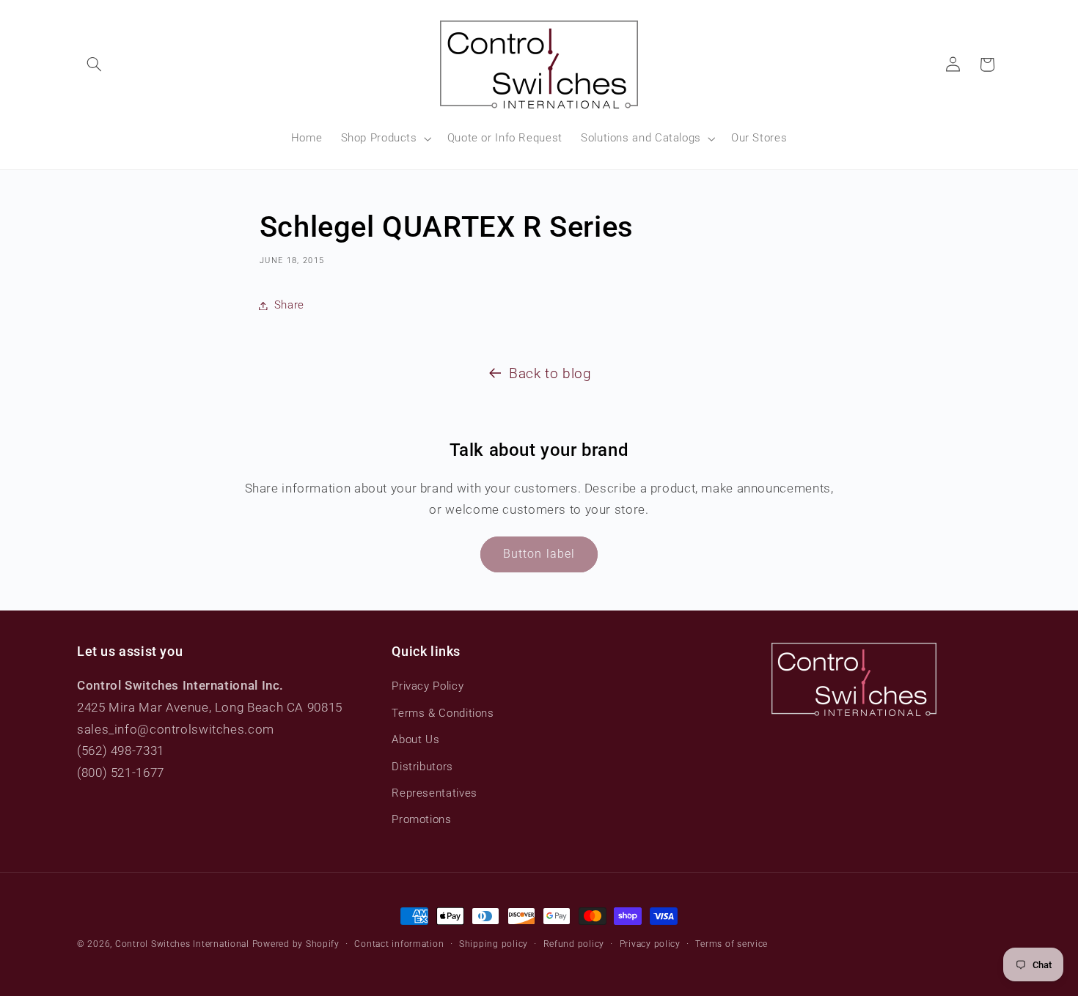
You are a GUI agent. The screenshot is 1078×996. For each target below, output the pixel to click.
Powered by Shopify (296, 944)
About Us (415, 739)
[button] (94, 64)
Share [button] (289, 304)
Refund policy (574, 944)
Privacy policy (650, 944)
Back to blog (550, 373)
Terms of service (731, 944)
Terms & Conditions (443, 713)
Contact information (399, 944)
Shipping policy (493, 944)
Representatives (434, 793)
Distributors (422, 766)
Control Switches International (182, 944)
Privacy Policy (427, 686)
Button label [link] (539, 554)
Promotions (421, 819)
